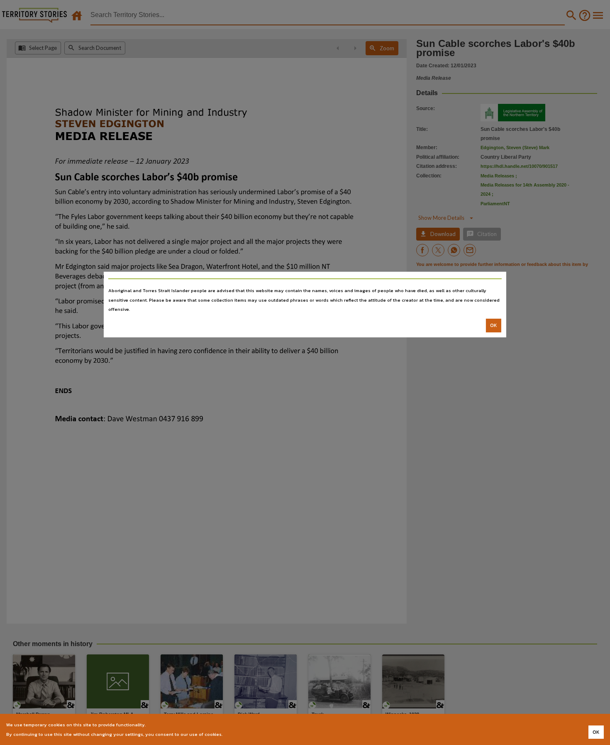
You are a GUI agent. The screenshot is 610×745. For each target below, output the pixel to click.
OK (493, 325)
